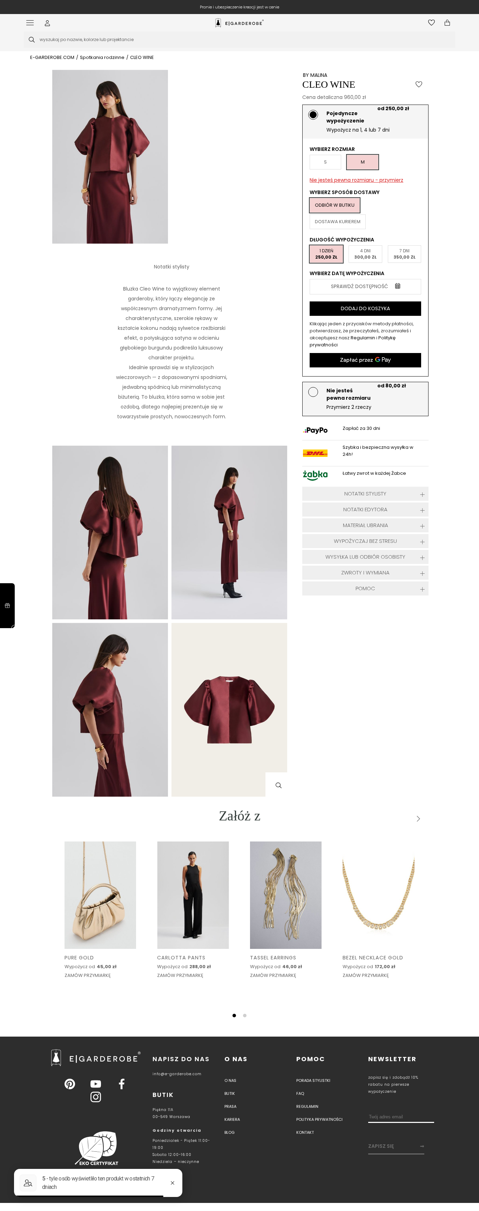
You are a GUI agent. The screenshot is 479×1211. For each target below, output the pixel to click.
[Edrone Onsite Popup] (239, 605)
